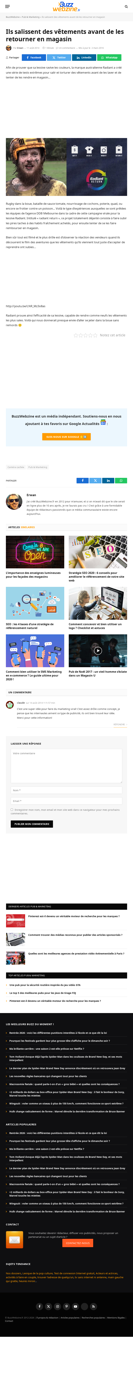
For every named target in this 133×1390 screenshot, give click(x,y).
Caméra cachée (16, 467)
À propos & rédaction (47, 1317)
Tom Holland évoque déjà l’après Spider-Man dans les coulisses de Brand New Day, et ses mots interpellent (65, 1058)
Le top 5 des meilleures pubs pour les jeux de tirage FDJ (43, 993)
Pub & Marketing (30, 16)
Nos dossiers (13, 1273)
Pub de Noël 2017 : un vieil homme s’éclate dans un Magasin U (98, 673)
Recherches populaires (93, 1317)
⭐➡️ (66, 436)
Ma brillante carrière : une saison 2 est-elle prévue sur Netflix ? (46, 1048)
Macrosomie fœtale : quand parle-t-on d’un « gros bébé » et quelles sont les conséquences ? (64, 1084)
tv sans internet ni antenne (91, 1277)
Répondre (119, 724)
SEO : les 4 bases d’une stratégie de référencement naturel (30, 626)
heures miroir (27, 1281)
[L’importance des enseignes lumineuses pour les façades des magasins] (35, 552)
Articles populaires (70, 1317)
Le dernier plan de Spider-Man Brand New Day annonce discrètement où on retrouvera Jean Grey (67, 1068)
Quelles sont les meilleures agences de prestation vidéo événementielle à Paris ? (76, 953)
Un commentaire (67, 47)
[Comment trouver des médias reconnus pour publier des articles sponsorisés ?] (15, 939)
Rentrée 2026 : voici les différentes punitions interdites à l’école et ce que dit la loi (58, 1032)
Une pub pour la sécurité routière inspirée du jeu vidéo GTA (45, 985)
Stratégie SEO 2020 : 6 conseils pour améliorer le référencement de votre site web (96, 576)
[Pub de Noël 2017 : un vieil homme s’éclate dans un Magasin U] (98, 650)
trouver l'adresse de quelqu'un (55, 1277)
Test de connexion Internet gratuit (74, 1273)
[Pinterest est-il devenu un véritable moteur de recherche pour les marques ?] (15, 920)
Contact (9, 1320)
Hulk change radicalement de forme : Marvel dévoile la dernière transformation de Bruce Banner (67, 1111)
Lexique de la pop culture (38, 1273)
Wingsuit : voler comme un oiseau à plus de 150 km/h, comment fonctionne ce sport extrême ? (66, 1103)
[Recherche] (126, 6)
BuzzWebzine (13, 16)
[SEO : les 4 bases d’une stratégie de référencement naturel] (35, 603)
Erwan (20, 47)
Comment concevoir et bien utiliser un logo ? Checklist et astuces (95, 626)
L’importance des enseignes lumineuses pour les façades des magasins (33, 575)
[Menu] (7, 6)
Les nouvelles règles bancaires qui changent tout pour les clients (48, 1076)
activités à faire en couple (21, 1277)
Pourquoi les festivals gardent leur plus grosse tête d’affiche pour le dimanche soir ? (59, 1040)
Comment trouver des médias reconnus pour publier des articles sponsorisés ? (75, 935)
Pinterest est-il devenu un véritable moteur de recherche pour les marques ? (74, 916)
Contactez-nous (78, 1243)
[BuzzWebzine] (66, 6)
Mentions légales (116, 1317)
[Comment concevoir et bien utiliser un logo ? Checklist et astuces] (98, 603)
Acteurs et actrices (106, 1273)
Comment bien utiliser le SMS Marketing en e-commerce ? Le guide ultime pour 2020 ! (34, 675)
